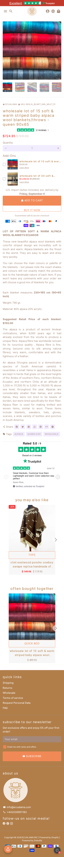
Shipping (8, 682)
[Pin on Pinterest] (28, 426)
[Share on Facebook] (16, 426)
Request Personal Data (16, 702)
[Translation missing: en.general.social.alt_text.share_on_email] (46, 426)
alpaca (19, 434)
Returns (7, 687)
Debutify (38, 840)
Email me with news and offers (21, 747)
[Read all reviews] (32, 130)
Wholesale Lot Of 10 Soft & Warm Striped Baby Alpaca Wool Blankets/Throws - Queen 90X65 (32, 653)
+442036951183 (15, 812)
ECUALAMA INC (30, 837)
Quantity (8, 142)
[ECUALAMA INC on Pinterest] (7, 823)
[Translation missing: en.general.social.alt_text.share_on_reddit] (40, 426)
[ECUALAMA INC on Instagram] (11, 823)
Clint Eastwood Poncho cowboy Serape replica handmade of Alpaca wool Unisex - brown (32, 565)
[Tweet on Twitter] (22, 426)
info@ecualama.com (17, 807)
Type (32, 555)
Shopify (55, 837)
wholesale (51, 434)
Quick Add (31, 643)
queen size (34, 434)
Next (58, 51)
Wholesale (9, 692)
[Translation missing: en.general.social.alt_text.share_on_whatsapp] (34, 426)
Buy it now (32, 210)
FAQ (5, 708)
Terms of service (13, 697)
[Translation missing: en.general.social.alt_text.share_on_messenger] (52, 426)
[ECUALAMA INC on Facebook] (4, 823)
